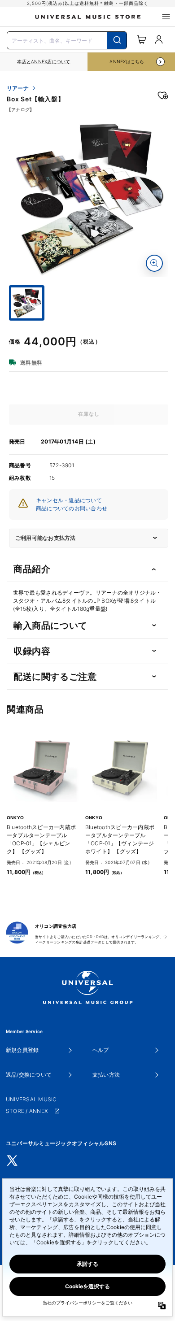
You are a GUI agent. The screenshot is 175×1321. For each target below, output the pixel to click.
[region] (44, 61)
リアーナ (18, 88)
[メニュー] (166, 16)
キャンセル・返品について (69, 500)
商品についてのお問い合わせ (71, 508)
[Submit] (117, 40)
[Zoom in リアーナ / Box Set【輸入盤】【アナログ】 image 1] (154, 263)
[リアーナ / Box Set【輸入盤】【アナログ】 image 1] (88, 197)
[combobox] (67, 39)
